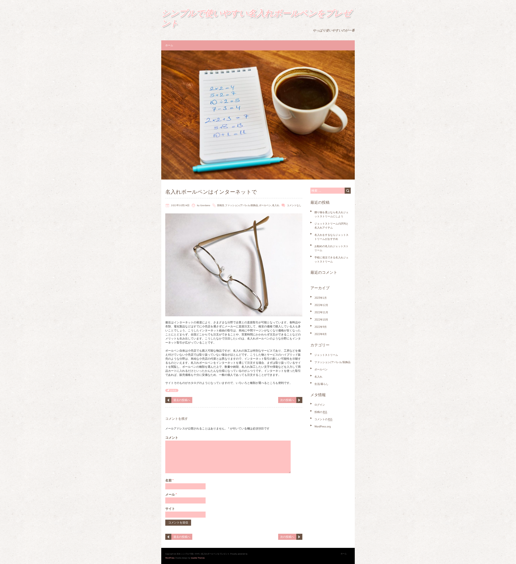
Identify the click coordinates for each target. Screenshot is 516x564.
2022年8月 (320, 334)
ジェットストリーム (326, 355)
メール (171, 494)
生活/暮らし (321, 384)
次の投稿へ (287, 400)
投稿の (320, 412)
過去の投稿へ (181, 400)
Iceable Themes (198, 558)
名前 (169, 480)
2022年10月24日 (180, 205)
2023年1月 (320, 298)
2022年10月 (321, 319)
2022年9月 (320, 327)
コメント (171, 438)
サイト (170, 509)
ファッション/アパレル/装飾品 (241, 205)
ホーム (169, 45)
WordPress (169, 558)
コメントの (323, 419)
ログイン (319, 404)
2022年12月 (321, 305)
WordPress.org (322, 426)
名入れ (275, 205)
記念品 (173, 390)
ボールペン (265, 205)
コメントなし (294, 205)
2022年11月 (321, 312)
